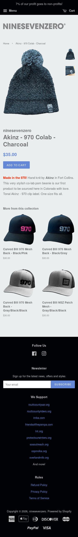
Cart (71, 10)
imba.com (39, 418)
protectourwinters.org (39, 438)
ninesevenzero (37, 511)
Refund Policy (39, 485)
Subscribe (62, 384)
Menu (12, 10)
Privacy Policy (39, 491)
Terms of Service (39, 498)
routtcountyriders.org (39, 411)
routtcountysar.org (39, 404)
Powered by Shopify (59, 511)
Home (6, 43)
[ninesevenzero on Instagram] (44, 354)
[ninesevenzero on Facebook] (34, 354)
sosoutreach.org (39, 444)
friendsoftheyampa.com (39, 424)
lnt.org (39, 431)
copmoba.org (39, 451)
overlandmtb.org (39, 457)
